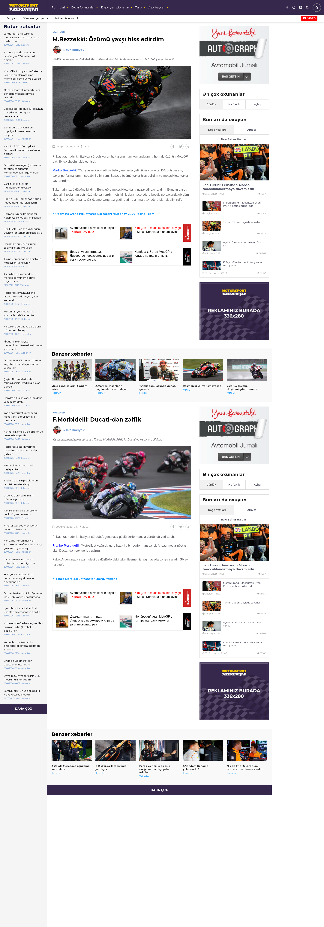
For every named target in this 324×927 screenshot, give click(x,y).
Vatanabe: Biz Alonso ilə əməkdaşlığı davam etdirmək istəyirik (22, 645)
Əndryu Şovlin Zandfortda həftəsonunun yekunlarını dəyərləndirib (19, 578)
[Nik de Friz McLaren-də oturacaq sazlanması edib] (247, 750)
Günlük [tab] (211, 104)
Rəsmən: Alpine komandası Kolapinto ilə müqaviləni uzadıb (23, 215)
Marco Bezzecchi (100, 214)
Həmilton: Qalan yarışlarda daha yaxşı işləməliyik (23, 399)
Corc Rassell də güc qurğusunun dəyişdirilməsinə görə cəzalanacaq (23, 112)
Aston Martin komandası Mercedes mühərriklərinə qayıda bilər (19, 277)
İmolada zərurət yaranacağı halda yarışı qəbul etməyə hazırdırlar (20, 416)
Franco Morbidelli (67, 579)
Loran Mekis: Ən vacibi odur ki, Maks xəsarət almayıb (22, 692)
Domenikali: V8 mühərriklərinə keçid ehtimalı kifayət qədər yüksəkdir (22, 364)
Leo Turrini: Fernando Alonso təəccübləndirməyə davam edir (228, 187)
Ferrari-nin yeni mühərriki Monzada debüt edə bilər (19, 313)
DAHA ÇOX (23, 709)
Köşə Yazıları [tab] (217, 129)
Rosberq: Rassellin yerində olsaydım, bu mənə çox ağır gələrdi (20, 450)
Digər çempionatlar (115, 7)
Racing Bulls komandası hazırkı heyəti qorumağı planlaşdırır (22, 200)
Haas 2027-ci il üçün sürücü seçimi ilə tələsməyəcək (20, 245)
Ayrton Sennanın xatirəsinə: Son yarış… (242, 244)
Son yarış (12, 18)
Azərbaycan (156, 7)
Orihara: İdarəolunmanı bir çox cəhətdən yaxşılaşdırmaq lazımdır (22, 93)
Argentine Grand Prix (69, 214)
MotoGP (58, 32)
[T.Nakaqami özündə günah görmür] (159, 369)
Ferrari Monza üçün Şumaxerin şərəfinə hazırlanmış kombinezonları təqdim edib (22, 169)
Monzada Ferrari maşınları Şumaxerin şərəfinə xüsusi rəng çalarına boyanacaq (23, 544)
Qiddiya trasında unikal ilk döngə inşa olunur (19, 497)
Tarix (138, 7)
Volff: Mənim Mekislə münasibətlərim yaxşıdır (18, 185)
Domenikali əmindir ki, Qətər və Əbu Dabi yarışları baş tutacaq (23, 595)
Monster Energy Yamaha (100, 579)
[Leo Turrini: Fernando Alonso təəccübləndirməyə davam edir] (234, 162)
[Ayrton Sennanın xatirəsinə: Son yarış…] (211, 246)
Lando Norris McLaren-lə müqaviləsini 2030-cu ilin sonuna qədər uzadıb (23, 37)
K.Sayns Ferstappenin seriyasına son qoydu (242, 264)
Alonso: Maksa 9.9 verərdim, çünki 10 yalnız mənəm (21, 512)
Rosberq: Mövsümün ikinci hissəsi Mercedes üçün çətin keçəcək (21, 296)
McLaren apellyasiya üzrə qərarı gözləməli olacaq (23, 328)
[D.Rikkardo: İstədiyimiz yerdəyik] (115, 750)
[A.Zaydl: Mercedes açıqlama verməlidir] (72, 750)
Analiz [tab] (251, 129)
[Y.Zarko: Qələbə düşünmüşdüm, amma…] (247, 369)
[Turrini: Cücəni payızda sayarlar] (211, 226)
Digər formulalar (83, 7)
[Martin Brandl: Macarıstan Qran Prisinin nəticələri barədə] (211, 206)
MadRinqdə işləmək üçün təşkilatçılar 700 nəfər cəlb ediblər (20, 56)
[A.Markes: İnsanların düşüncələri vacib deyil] (115, 369)
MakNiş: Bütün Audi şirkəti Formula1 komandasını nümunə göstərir (22, 150)
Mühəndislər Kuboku (67, 18)
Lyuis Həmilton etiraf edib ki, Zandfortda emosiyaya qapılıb (22, 610)
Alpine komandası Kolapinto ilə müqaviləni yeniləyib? (22, 260)
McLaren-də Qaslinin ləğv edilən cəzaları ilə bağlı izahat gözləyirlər (23, 627)
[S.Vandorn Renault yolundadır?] (203, 750)
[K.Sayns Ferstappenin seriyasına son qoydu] (211, 266)
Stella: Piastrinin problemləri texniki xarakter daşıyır (21, 482)
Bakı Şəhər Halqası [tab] (234, 139)
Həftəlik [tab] (234, 104)
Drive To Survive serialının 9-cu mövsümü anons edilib (22, 677)
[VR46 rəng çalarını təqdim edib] (72, 369)
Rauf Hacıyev (74, 50)
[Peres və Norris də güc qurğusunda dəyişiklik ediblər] (159, 750)
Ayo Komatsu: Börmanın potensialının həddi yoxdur (20, 561)
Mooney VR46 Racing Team (134, 214)
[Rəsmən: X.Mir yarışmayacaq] (203, 369)
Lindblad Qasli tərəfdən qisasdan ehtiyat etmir (18, 662)
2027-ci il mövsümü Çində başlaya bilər (19, 467)
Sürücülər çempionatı (36, 18)
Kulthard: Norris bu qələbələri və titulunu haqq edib (23, 433)
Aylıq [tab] (257, 104)
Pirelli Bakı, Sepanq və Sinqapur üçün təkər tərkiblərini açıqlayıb (23, 230)
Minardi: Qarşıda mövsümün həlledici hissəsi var (21, 527)
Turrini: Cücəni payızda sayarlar (241, 222)
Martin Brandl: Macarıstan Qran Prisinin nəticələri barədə (242, 204)
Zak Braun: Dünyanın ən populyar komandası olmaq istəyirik (20, 131)
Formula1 (58, 7)
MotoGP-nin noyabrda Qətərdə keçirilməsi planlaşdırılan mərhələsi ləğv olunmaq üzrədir (23, 75)
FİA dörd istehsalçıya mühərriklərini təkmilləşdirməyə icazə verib (23, 345)
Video (312, 18)
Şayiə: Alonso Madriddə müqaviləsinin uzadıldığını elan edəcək (22, 383)
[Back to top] (313, 916)
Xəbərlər (57, 773)
